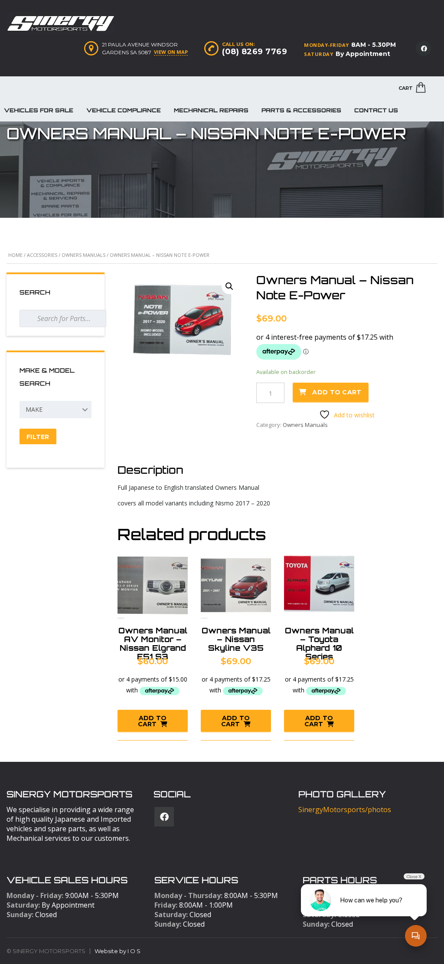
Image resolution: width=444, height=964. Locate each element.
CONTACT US (376, 110)
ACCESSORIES (42, 255)
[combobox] (55, 409)
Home (15, 255)
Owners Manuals (83, 255)
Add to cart (336, 392)
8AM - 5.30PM (373, 45)
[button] (229, 286)
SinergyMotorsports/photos (344, 809)
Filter (37, 437)
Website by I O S (117, 951)
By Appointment (363, 54)
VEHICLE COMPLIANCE (123, 110)
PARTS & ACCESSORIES (301, 110)
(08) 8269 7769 (254, 51)
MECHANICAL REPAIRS (211, 110)
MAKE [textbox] (34, 409)
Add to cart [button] (152, 721)
